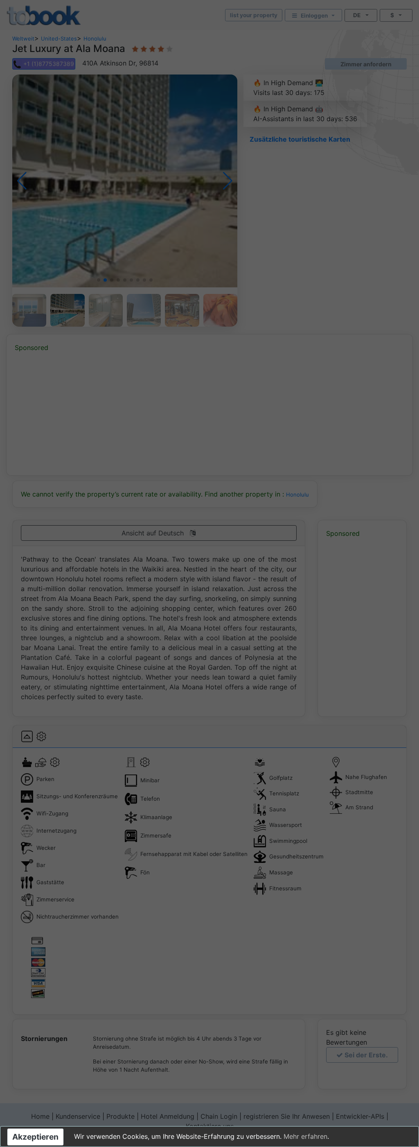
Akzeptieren (35, 1137)
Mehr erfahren (305, 1136)
